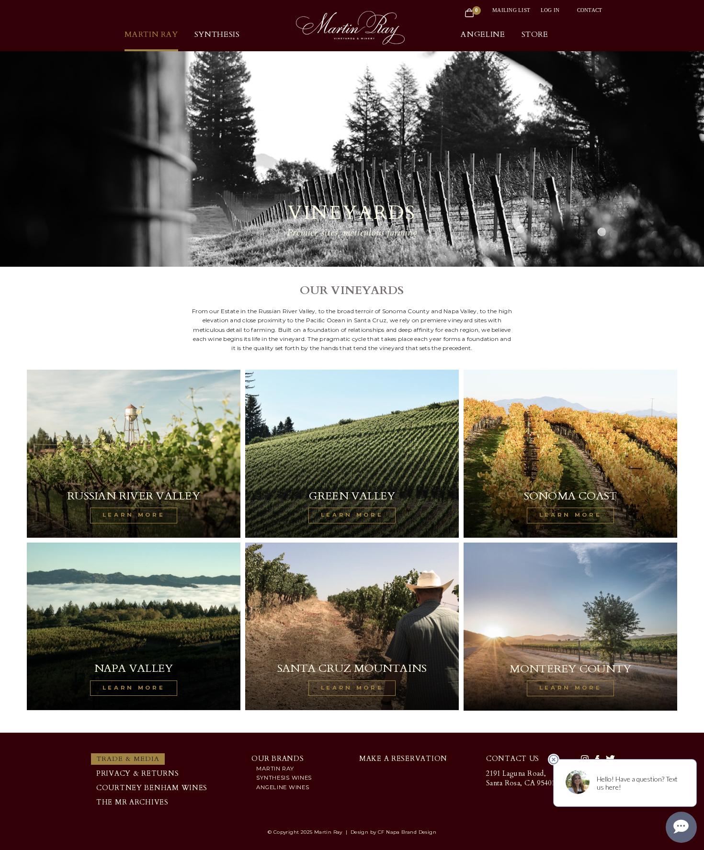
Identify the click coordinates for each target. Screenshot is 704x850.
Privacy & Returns (137, 773)
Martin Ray (275, 768)
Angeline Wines (282, 787)
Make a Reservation (403, 758)
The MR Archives (132, 802)
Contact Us (512, 758)
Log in (550, 10)
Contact (589, 10)
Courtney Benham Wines (151, 788)
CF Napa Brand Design (407, 832)
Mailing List (511, 10)
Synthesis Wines (284, 777)
